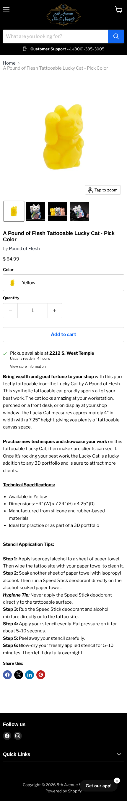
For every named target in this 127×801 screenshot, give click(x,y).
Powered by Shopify (63, 791)
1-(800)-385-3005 (87, 49)
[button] (14, 211)
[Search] (116, 36)
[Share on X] (18, 674)
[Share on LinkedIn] (29, 674)
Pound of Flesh (24, 248)
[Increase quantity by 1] (55, 310)
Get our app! (99, 785)
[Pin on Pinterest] (40, 674)
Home (9, 63)
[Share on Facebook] (7, 674)
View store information (28, 366)
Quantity (11, 298)
